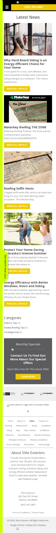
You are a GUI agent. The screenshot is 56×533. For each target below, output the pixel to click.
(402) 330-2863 (33, 7)
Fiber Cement (30, 430)
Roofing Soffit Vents (19, 188)
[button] (28, 376)
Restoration (29, 444)
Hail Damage (44, 444)
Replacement (22, 425)
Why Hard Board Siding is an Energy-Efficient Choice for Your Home (25, 63)
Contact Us (43, 421)
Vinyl (18, 430)
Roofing (8, 425)
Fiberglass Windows (17, 439)
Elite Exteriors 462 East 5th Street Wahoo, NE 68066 (28, 496)
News (32, 421)
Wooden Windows (42, 435)
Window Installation (38, 439)
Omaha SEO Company (36, 525)
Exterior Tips (10, 322)
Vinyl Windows (24, 435)
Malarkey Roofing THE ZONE (25, 127)
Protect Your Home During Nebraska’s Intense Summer (25, 251)
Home (10, 421)
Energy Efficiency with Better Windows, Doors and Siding (26, 284)
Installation (46, 425)
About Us (21, 421)
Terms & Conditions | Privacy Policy (28, 512)
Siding (9, 430)
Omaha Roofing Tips (14, 327)
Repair (34, 425)
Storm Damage (13, 444)
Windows (10, 435)
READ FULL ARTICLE (18, 88)
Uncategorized (11, 332)
